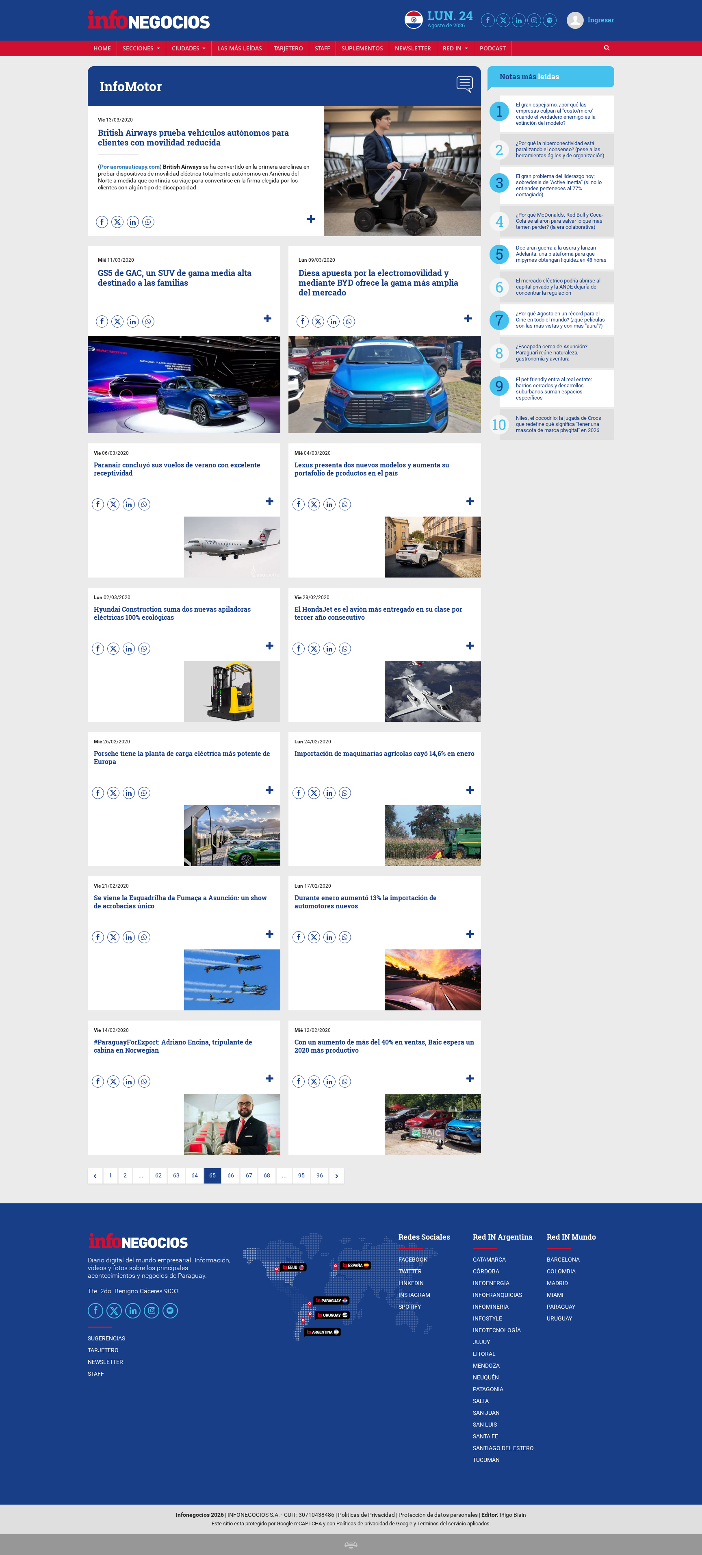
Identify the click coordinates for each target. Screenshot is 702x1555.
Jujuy (481, 1342)
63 (176, 1175)
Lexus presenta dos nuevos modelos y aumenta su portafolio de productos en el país (372, 468)
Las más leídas (239, 48)
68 (267, 1175)
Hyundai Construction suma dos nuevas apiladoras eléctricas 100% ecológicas (172, 613)
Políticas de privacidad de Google (374, 1523)
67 (249, 1175)
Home (102, 48)
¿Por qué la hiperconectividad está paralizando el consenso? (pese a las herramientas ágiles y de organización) (560, 149)
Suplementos (362, 48)
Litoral (484, 1354)
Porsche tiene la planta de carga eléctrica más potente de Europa (182, 757)
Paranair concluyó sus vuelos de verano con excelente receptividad (177, 468)
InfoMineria (491, 1306)
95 (301, 1175)
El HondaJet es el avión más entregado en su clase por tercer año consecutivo (378, 613)
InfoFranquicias (497, 1295)
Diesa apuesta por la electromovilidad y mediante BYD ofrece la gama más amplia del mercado (378, 282)
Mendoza (486, 1365)
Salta (481, 1401)
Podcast (493, 48)
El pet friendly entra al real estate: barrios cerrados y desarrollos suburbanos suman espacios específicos (554, 388)
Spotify (410, 1306)
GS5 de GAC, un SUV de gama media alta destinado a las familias (174, 277)
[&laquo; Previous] (95, 1176)
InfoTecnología (497, 1330)
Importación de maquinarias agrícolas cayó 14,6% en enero (384, 753)
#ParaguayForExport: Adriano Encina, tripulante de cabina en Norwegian (173, 1046)
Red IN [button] (453, 48)
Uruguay (559, 1318)
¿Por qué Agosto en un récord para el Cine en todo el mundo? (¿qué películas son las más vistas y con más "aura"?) (560, 320)
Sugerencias (106, 1338)
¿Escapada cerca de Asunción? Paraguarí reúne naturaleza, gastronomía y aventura (551, 352)
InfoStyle (487, 1318)
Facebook (413, 1259)
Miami (555, 1295)
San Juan (486, 1412)
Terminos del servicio (441, 1523)
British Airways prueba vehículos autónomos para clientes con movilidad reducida (193, 137)
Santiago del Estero (503, 1448)
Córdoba (486, 1271)
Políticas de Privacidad (366, 1515)
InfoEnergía (491, 1283)
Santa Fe (485, 1436)
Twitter (410, 1271)
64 (194, 1175)
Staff (322, 48)
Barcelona (563, 1259)
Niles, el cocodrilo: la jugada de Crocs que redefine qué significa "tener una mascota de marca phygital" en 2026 (558, 424)
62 (158, 1175)
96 (319, 1175)
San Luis (485, 1424)
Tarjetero (288, 48)
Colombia (561, 1271)
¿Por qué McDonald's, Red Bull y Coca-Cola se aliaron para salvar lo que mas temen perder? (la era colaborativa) (559, 221)
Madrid (557, 1283)
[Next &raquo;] (336, 1176)
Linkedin (411, 1283)
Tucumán (486, 1460)
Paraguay (561, 1306)
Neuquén (486, 1377)
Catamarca (489, 1259)
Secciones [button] (139, 48)
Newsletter (413, 48)
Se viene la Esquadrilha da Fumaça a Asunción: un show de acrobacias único (180, 901)
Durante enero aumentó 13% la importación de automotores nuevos (366, 901)
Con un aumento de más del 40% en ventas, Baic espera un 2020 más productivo (384, 1046)
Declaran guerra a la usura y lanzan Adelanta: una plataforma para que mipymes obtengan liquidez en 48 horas (561, 254)
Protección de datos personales (438, 1515)
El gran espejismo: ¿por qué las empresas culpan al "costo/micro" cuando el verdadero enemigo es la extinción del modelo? (556, 114)
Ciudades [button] (186, 48)
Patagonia (488, 1389)
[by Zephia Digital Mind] (351, 1544)
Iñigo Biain (513, 1515)
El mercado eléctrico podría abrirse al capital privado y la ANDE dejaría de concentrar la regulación (558, 287)
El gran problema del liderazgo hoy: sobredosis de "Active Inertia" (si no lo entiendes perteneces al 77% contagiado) (559, 185)
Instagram (414, 1295)
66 (231, 1175)
